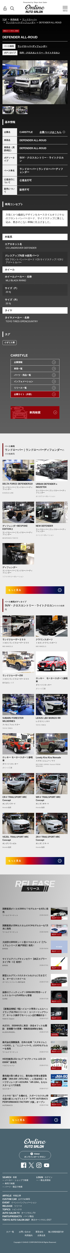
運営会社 (39, 1232)
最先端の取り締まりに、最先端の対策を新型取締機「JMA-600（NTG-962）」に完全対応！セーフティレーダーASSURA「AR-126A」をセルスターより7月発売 (24, 1080)
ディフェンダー (9, 567)
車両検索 (14, 19)
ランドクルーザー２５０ (14, 639)
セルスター (6, 1089)
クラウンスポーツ (44, 639)
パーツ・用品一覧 (22, 375)
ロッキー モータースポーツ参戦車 (52, 680)
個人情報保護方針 (56, 1232)
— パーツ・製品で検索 (12, 1187)
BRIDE (5, 949)
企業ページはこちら (51, 132)
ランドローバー (29, 19)
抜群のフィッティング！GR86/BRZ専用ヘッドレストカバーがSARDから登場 (24, 994)
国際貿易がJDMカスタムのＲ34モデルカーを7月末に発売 (25, 927)
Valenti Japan (8, 1019)
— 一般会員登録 (43, 1180)
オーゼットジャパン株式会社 (13, 982)
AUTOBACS (7, 1105)
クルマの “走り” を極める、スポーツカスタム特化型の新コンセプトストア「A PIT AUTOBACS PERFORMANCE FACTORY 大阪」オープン (25, 1098)
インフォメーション (23, 381)
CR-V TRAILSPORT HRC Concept (14, 799)
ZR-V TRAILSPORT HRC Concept (48, 838)
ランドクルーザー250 (12, 675)
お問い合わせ (25, 1232)
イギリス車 (9, 342)
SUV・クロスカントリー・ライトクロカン (40, 52)
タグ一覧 (10, 1232)
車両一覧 (18, 368)
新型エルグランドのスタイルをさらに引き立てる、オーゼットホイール (24, 977)
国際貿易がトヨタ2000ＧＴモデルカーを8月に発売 (25, 910)
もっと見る (14, 590)
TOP (4, 19)
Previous (5, 82)
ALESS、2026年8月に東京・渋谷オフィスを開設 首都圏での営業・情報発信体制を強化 (24, 1027)
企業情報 (18, 362)
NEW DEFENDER (44, 526)
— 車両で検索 (8, 1183)
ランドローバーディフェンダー (20, 22)
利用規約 (29, 1235)
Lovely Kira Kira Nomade (48, 757)
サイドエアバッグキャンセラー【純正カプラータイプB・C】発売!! (24, 960)
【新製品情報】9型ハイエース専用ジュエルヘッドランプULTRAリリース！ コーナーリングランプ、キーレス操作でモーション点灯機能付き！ (25, 1012)
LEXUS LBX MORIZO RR (48, 718)
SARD (4, 999)
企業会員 (41, 1235)
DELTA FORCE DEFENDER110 (17, 484)
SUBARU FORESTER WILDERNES (12, 720)
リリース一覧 (20, 388)
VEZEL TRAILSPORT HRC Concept (15, 838)
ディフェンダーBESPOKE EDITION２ (15, 527)
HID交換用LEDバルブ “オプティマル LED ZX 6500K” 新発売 (24, 1060)
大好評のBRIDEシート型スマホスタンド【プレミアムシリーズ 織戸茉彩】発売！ (24, 944)
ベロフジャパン (8, 1065)
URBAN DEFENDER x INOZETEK (46, 486)
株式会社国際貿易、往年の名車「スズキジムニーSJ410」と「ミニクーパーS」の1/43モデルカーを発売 (25, 1045)
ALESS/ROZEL (8, 1032)
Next (64, 82)
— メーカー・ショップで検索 (15, 1180)
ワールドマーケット (10, 915)
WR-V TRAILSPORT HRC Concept (48, 799)
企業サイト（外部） (23, 394)
